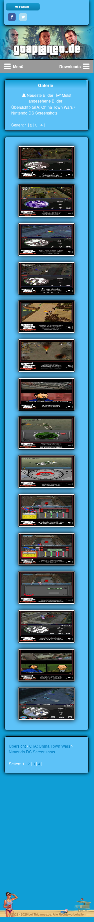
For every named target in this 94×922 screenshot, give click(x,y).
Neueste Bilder (39, 95)
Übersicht (19, 107)
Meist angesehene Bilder (49, 98)
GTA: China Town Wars (52, 107)
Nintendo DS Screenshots (34, 113)
